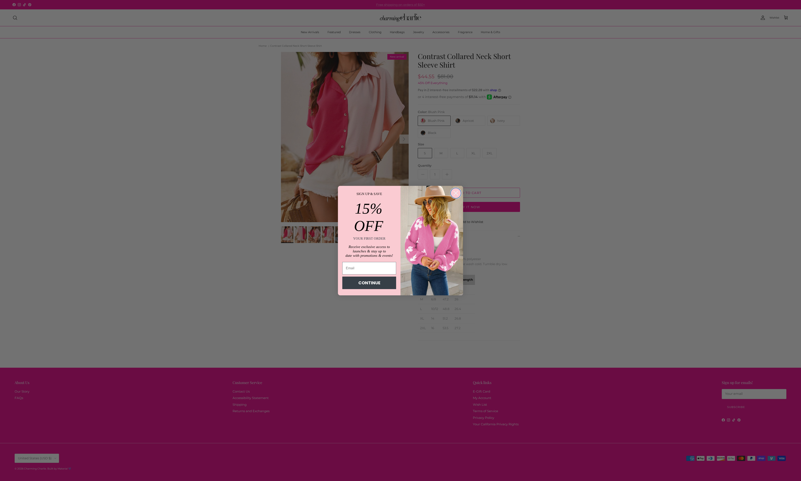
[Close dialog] (456, 193)
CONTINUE (369, 283)
